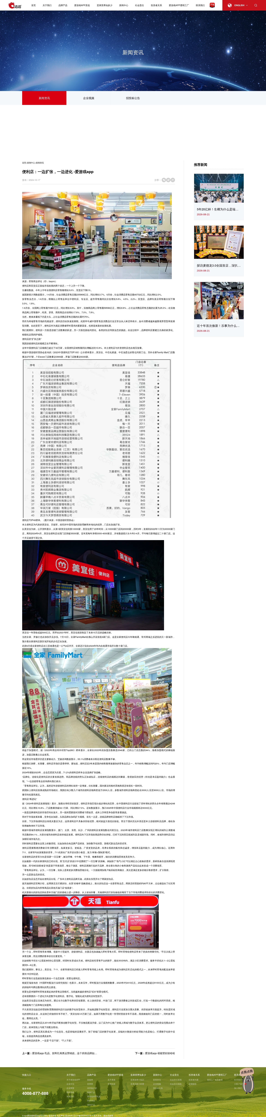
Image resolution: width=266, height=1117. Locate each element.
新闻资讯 (44, 98)
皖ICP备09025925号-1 (83, 1115)
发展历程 (70, 1096)
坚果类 (90, 1083)
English (239, 5)
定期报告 (192, 1083)
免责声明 (61, 1115)
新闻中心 (123, 5)
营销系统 (70, 1092)
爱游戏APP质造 (82, 5)
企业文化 (70, 1083)
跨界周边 (91, 1100)
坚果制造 (111, 1083)
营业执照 (69, 1115)
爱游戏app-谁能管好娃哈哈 (160, 1053)
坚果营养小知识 (137, 1079)
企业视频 (88, 98)
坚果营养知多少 (104, 5)
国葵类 (90, 1079)
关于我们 (47, 5)
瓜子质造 (111, 1079)
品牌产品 (62, 5)
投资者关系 (156, 5)
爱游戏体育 (108, 1115)
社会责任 (139, 5)
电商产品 (91, 1092)
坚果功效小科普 (137, 1083)
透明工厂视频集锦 (214, 1079)
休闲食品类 (92, 1088)
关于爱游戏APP (73, 1079)
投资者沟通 (193, 1079)
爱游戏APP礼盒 (94, 1096)
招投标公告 (133, 98)
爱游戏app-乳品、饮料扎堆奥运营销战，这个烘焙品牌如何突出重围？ (70, 1053)
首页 (33, 5)
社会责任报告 (176, 1083)
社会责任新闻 (176, 1079)
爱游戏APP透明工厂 (179, 5)
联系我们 (200, 5)
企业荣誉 (70, 1088)
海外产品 (91, 1104)
